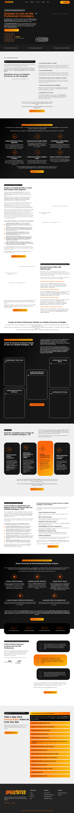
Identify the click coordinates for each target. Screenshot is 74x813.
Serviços (37, 2)
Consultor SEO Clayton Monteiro (47, 810)
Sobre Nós (32, 2)
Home (26, 2)
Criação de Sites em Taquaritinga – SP (31, 327)
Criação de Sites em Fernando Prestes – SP (13, 327)
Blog (48, 2)
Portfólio (43, 2)
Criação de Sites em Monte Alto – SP (47, 327)
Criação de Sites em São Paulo (12, 57)
